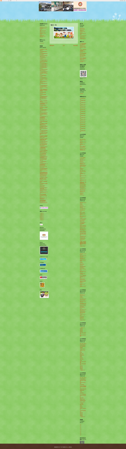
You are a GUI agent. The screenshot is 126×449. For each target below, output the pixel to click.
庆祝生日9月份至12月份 (83, 383)
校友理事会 (81, 93)
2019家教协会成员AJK (82, 116)
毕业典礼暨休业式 (82, 344)
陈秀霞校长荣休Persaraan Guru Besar (83, 279)
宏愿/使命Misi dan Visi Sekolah (43, 29)
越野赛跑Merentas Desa (82, 145)
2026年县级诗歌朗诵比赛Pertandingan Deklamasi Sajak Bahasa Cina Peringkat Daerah (44, 169)
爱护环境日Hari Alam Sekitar (83, 180)
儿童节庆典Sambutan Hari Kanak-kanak (83, 189)
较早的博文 (75, 45)
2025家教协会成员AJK (82, 129)
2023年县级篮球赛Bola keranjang (43, 76)
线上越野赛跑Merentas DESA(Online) (82, 318)
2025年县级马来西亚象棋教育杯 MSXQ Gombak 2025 (43, 133)
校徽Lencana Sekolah (43, 30)
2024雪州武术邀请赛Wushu (43, 95)
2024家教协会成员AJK (82, 127)
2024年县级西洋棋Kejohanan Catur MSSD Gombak (82, 220)
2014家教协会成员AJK (82, 105)
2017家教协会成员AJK (82, 112)
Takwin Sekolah (42, 43)
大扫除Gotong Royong (83, 218)
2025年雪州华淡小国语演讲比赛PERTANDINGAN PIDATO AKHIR (43, 136)
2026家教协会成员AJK (82, 131)
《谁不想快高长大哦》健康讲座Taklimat (82, 223)
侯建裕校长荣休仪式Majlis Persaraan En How (83, 166)
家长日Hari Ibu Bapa (83, 305)
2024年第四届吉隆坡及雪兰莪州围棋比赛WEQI (43, 97)
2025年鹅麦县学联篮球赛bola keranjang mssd (43, 131)
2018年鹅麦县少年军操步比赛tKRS (43, 50)
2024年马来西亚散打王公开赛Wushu (43, 82)
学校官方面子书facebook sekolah (82, 29)
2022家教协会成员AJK (82, 122)
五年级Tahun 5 (42, 218)
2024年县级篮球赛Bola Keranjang (43, 105)
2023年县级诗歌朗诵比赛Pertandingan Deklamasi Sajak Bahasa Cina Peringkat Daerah (44, 73)
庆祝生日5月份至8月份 (83, 396)
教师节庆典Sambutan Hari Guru (83, 217)
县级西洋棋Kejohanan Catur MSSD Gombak (83, 304)
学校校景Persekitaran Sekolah (43, 34)
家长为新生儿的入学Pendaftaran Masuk (83, 299)
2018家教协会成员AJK (82, 114)
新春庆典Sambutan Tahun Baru (82, 207)
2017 (80, 428)
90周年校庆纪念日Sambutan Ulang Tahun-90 (82, 239)
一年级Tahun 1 (42, 213)
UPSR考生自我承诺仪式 (83, 411)
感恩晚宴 (81, 347)
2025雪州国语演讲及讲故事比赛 (43, 122)
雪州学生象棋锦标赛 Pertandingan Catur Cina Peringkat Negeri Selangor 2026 (43, 195)
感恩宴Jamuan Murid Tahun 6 (83, 260)
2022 (80, 431)
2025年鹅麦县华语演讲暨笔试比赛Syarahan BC (43, 127)
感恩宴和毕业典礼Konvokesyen (82, 191)
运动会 (81, 360)
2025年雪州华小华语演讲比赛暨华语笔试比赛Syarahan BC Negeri (43, 139)
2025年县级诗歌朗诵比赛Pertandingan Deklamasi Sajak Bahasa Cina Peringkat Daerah (44, 114)
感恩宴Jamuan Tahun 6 (83, 287)
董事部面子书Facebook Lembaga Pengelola (82, 31)
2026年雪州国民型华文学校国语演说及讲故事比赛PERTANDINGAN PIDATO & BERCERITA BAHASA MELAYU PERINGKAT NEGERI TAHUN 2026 (44, 174)
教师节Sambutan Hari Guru (83, 176)
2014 (80, 424)
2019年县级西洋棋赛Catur (43, 64)
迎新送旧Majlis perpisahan (82, 265)
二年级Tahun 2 (42, 214)
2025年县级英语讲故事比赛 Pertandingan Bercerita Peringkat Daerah (43, 144)
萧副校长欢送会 (82, 399)
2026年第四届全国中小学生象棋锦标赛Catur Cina (43, 157)
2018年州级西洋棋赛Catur (43, 63)
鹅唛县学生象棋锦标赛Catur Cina (43, 190)
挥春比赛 (81, 330)
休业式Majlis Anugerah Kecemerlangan (82, 194)
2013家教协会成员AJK (82, 103)
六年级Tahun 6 (42, 219)
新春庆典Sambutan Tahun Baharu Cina (82, 150)
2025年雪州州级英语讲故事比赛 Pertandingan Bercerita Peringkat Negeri (43, 151)
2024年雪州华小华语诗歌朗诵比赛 (43, 108)
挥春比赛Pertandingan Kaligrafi (83, 142)
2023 (80, 432)
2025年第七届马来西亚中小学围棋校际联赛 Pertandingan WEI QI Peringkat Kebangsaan (43, 148)
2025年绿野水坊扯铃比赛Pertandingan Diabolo (43, 142)
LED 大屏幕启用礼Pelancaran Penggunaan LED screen (82, 210)
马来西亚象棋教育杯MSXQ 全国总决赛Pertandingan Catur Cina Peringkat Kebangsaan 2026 (43, 201)
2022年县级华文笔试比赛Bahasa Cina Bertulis (43, 70)
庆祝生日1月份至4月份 (83, 409)
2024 (80, 433)
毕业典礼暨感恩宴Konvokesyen (82, 158)
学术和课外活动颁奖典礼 (83, 381)
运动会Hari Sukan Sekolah (82, 284)
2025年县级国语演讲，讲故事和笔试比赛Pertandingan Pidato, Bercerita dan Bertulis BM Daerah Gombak (43, 118)
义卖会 (81, 391)
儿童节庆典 (81, 392)
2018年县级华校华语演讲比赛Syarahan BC (43, 56)
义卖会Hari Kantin (82, 246)
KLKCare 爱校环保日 (83, 275)
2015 (80, 425)
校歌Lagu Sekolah (42, 31)
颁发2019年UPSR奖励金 (83, 335)
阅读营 (81, 352)
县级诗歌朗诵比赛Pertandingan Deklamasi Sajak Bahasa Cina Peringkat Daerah (83, 268)
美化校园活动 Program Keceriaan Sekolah (82, 307)
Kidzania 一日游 (82, 401)
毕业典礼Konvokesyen (82, 205)
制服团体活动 (82, 355)
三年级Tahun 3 (42, 215)
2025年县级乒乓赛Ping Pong (43, 111)
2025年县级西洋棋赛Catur (43, 109)
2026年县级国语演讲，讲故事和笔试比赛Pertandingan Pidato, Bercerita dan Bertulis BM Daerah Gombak (43, 165)
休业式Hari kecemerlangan (82, 162)
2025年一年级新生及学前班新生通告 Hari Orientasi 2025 (83, 59)
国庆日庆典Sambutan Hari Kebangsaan (83, 187)
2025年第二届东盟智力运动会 (43, 129)
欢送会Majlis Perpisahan (82, 169)
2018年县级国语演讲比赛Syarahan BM (43, 54)
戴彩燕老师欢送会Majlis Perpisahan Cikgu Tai (82, 312)
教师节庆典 (81, 359)
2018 (80, 429)
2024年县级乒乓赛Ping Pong (43, 99)
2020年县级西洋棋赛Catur (43, 66)
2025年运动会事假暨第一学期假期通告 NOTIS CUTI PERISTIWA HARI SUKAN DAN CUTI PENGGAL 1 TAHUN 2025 (83, 46)
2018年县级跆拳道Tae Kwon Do (43, 58)
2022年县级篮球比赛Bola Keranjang (43, 68)
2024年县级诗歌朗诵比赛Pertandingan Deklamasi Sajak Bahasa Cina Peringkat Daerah (44, 87)
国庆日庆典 (81, 353)
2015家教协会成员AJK (82, 107)
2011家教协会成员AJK (82, 99)
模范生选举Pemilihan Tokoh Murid (83, 256)
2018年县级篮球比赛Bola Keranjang (43, 52)
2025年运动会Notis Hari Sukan (82, 61)
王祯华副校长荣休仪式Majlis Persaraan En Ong (83, 234)
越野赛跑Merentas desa (82, 174)
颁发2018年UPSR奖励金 (83, 362)
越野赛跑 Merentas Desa (82, 214)
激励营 (81, 356)
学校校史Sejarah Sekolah (43, 27)
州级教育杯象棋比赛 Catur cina (44, 192)
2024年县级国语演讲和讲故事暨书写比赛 (43, 103)
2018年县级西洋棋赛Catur (43, 60)
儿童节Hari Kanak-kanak (82, 315)
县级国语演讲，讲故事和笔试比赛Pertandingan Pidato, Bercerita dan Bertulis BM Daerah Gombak (83, 184)
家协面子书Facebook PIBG (83, 34)
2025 (80, 435)
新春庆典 (81, 331)
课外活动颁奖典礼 (82, 346)
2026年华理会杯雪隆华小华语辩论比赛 (43, 188)
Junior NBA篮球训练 (83, 394)
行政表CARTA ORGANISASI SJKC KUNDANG (43, 36)
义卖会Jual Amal (82, 348)
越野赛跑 (81, 368)
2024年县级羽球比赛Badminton (43, 93)
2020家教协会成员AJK (82, 118)
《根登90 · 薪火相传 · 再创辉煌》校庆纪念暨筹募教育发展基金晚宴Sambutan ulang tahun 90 (83, 243)
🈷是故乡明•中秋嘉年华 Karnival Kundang (83, 282)
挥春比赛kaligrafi (82, 159)
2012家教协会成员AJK (82, 101)
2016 (80, 427)
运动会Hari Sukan (82, 227)
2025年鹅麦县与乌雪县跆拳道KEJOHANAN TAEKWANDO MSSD (43, 124)
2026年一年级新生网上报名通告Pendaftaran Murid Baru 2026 (83, 51)
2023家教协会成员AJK (82, 125)
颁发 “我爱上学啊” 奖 (83, 343)
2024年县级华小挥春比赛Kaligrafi (43, 79)
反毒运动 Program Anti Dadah (82, 274)
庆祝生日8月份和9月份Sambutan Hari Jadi (83, 232)
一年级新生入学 (82, 327)
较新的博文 (52, 45)
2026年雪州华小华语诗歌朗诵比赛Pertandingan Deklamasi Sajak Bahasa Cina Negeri (43, 179)
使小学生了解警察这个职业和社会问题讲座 (83, 387)
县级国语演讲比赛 (82, 400)
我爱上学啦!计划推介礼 (83, 333)
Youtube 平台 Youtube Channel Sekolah (83, 36)
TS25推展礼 (81, 403)
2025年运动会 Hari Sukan (82, 178)
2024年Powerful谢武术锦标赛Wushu (43, 101)
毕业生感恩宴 (82, 384)
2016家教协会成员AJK (82, 109)
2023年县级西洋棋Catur (43, 77)
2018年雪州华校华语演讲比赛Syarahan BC (43, 62)
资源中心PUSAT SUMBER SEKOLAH (83, 38)
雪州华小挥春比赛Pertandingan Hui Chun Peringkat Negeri (83, 147)
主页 (64, 45)
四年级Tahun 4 (42, 217)
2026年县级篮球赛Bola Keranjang (43, 162)
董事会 (81, 86)
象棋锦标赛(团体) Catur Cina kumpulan (43, 198)
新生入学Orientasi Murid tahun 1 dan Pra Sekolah (83, 140)
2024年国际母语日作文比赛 (43, 84)
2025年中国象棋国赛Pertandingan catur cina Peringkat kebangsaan (43, 154)
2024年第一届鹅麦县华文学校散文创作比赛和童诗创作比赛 (43, 90)
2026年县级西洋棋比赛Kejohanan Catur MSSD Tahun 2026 (43, 159)
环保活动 (81, 357)
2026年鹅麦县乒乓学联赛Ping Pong (43, 184)
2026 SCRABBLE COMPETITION (42, 186)
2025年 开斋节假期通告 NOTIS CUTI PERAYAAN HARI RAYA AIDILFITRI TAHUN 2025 (83, 55)
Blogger (68, 447)
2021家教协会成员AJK (82, 120)
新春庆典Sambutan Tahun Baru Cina (82, 164)
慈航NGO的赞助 (82, 212)
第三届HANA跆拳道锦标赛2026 (43, 182)
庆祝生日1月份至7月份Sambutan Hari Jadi (83, 226)
